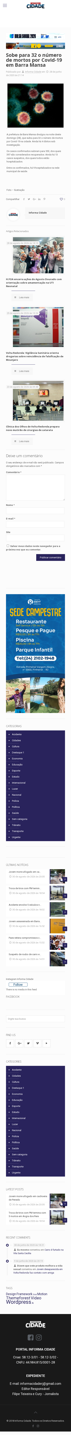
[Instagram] (38, 1426)
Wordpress (18, 1302)
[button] (35, 36)
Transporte (17, 831)
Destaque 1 (18, 752)
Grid (35, 1294)
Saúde (15, 813)
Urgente (16, 837)
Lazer (15, 788)
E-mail (10, 518)
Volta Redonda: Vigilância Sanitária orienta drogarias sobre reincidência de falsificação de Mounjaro (34, 356)
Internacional (18, 782)
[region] (35, 36)
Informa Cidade (33, 71)
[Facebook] (33, 1426)
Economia (17, 758)
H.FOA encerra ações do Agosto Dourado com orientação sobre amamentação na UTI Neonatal (34, 283)
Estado (15, 776)
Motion (42, 1294)
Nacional (16, 794)
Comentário (13, 472)
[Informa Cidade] (35, 5)
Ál (33, 1303)
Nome (10, 505)
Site (8, 532)
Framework (24, 1294)
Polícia (15, 801)
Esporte (16, 770)
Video (36, 1298)
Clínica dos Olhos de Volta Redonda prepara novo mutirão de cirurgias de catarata (33, 428)
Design (11, 1294)
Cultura (15, 746)
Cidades (16, 740)
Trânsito (16, 825)
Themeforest (18, 1298)
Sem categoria (19, 819)
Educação (17, 764)
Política (16, 807)
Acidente (16, 734)
